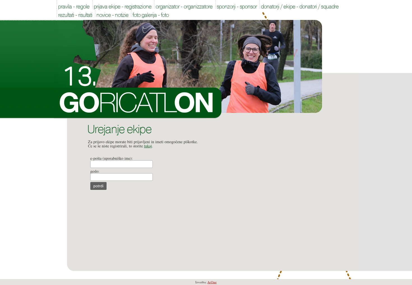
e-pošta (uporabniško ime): (111, 158)
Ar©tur (212, 282)
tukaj (148, 146)
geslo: (94, 171)
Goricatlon (138, 103)
